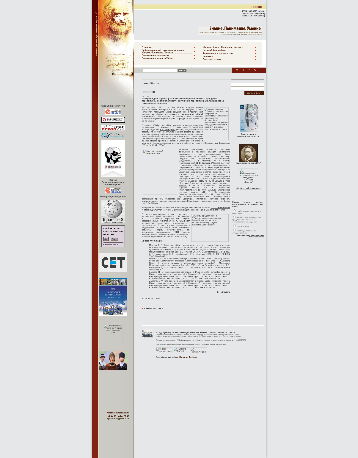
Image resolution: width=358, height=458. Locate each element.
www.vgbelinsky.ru (188, 190)
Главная (146, 83)
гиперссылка (201, 344)
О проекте (147, 47)
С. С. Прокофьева (220, 207)
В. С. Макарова (167, 129)
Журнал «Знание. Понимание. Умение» (223, 47)
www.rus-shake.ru (188, 181)
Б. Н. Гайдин (223, 292)
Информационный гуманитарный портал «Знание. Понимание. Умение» (163, 51)
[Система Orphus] (113, 246)
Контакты (208, 56)
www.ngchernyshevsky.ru (191, 194)
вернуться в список (151, 298)
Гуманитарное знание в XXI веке (158, 58)
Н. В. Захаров (203, 163)
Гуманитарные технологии (155, 55)
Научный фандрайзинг (214, 50)
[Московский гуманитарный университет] (147, 337)
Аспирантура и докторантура (218, 53)
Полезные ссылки (212, 59)
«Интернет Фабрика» (188, 357)
